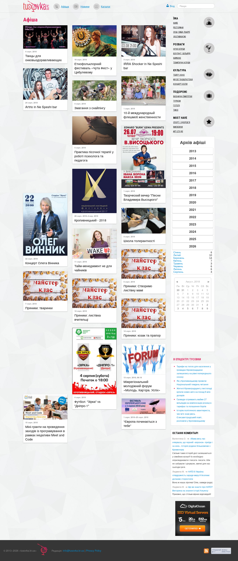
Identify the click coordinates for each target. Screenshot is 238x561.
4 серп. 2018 (31, 51)
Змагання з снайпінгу (89, 108)
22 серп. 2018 (31, 258)
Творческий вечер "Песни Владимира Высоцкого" (142, 197)
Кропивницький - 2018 (90, 220)
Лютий (177, 255)
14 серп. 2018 (130, 331)
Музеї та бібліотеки (183, 79)
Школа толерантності (139, 241)
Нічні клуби (179, 49)
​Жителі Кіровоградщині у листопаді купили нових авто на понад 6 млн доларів (194, 392)
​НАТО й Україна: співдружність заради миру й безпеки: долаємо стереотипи (191, 475)
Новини (84, 6)
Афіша (65, 6)
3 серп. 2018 (129, 59)
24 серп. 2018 (31, 102)
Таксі (175, 110)
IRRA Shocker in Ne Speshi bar (143, 66)
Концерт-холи (180, 84)
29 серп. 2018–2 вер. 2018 (86, 215)
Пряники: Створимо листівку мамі (138, 288)
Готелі (176, 105)
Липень (177, 269)
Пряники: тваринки (39, 308)
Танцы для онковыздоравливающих (43, 58)
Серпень (178, 271)
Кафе (175, 23)
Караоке (177, 58)
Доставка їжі (179, 36)
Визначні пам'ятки (182, 96)
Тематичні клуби (181, 62)
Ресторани (178, 27)
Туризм (177, 101)
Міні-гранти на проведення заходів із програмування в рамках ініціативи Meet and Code (45, 432)
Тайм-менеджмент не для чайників (93, 268)
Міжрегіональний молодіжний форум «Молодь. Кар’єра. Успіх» (142, 385)
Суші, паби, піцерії (181, 32)
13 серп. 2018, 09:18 (133, 377)
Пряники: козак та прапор (142, 335)
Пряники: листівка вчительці (87, 317)
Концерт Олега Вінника (42, 263)
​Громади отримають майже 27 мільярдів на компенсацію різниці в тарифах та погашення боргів (194, 403)
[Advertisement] (45, 151)
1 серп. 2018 (129, 108)
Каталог (105, 6)
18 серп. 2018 (80, 59)
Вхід (172, 6)
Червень (178, 266)
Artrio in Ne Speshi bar (41, 107)
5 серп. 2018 (129, 281)
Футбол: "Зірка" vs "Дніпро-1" (87, 403)
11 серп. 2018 (80, 261)
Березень (178, 258)
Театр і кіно (179, 75)
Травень (178, 263)
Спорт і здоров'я (181, 122)
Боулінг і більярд (181, 53)
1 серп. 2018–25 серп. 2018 (136, 417)
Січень (177, 252)
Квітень (177, 260)
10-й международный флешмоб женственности (142, 115)
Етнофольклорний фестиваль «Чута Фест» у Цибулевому (93, 68)
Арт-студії (178, 131)
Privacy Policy (93, 550)
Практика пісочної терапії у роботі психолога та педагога (94, 156)
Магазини (178, 127)
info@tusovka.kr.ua (73, 550)
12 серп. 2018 (80, 311)
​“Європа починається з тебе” (140, 423)
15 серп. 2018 (31, 422)
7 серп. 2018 (31, 303)
